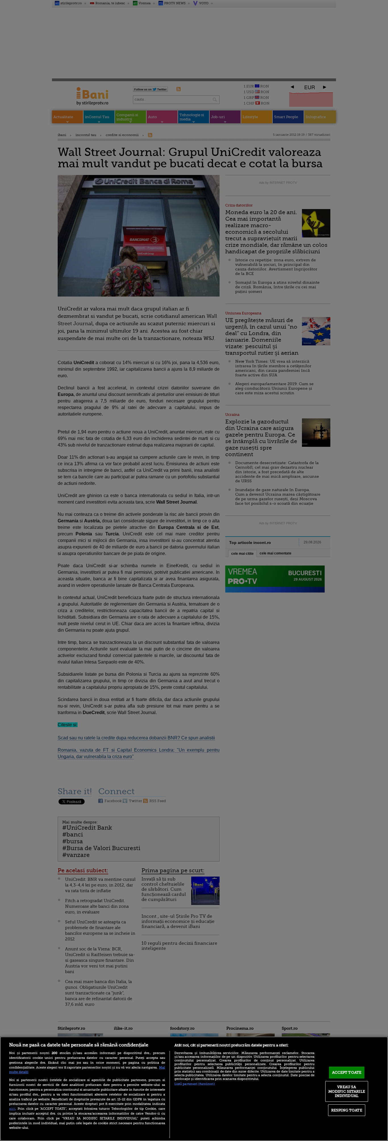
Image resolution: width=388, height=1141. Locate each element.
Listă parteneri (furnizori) (194, 1084)
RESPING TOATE (346, 1110)
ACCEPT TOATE (347, 1072)
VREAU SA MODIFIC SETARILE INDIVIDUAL (346, 1091)
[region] (194, 1088)
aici (12, 1109)
